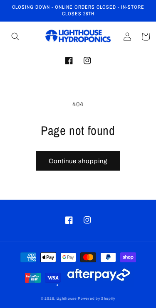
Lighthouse (67, 299)
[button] (15, 36)
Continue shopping (78, 161)
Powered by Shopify (96, 299)
